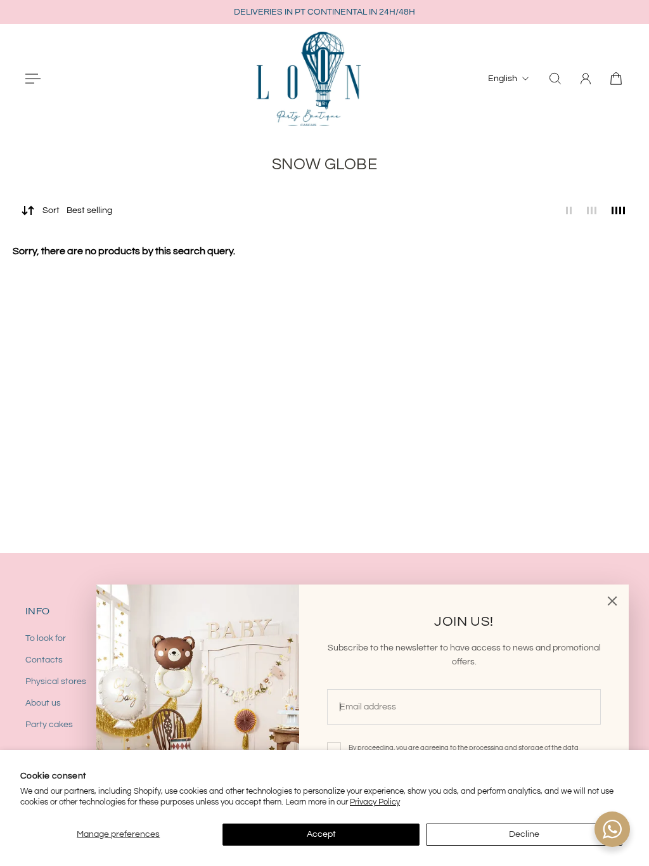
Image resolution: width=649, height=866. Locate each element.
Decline (524, 834)
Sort (77, 210)
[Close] (612, 601)
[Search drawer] (555, 79)
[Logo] (309, 79)
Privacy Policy (375, 802)
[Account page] (585, 79)
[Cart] (616, 79)
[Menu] (33, 78)
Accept (321, 834)
